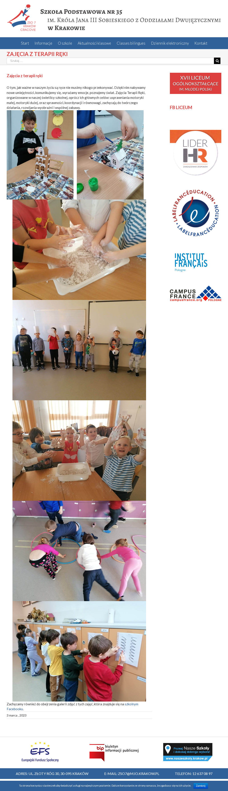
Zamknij (201, 785)
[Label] (195, 190)
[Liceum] (195, 75)
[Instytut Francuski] (192, 251)
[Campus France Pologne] (195, 288)
